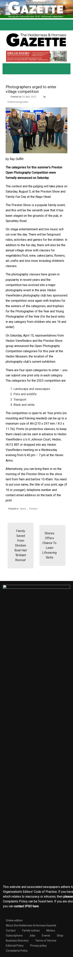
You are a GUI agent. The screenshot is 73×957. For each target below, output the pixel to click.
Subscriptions (14, 935)
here (50, 901)
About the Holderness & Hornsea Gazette (31, 925)
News (23, 508)
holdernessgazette (18, 102)
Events (46, 935)
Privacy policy (38, 945)
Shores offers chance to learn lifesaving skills (49, 545)
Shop (60, 935)
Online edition (14, 920)
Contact (11, 930)
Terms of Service (45, 940)
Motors (50, 930)
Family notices (31, 930)
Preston (33, 508)
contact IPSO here (26, 906)
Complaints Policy (17, 950)
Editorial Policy (15, 945)
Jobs (32, 935)
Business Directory (17, 940)
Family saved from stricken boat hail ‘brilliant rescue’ (20, 545)
